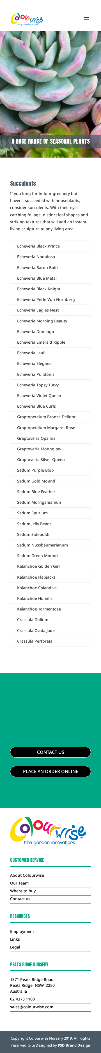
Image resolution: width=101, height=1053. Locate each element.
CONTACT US (50, 752)
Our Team (19, 883)
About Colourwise (27, 875)
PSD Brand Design (74, 1045)
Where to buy (23, 890)
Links (15, 939)
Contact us (20, 898)
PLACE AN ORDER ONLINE (50, 771)
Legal (15, 947)
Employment (22, 931)
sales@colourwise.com (31, 1006)
